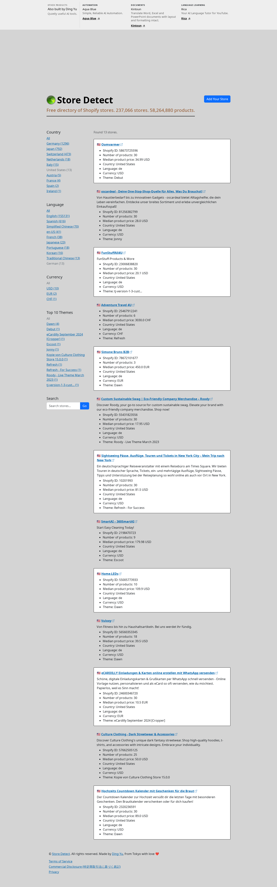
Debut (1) (53, 329)
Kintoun (138, 25)
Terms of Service (60, 861)
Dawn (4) (53, 324)
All (48, 138)
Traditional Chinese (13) (63, 258)
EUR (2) (52, 294)
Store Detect (61, 854)
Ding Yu (117, 854)
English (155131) (58, 216)
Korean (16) (55, 253)
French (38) (54, 237)
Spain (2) (53, 186)
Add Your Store (217, 99)
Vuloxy (106, 621)
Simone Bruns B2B (115, 352)
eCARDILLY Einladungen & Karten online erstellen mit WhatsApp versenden (158, 673)
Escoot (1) (53, 344)
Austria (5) (54, 175)
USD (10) (53, 288)
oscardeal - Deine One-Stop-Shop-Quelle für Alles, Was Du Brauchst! (151, 191)
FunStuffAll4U (111, 253)
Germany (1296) (58, 143)
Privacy (54, 872)
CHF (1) (52, 299)
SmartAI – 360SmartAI (117, 521)
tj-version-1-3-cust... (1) (63, 385)
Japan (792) (54, 149)
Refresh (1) (54, 364)
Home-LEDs (109, 574)
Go (85, 406)
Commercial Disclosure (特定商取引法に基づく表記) (85, 867)
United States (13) (59, 170)
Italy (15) (53, 165)
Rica (186, 18)
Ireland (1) (54, 191)
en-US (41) (54, 232)
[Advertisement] (138, 58)
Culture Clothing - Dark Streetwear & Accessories (137, 734)
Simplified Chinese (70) (63, 226)
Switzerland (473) (59, 154)
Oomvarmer (110, 144)
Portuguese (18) (58, 248)
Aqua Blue (91, 18)
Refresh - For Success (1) (64, 370)
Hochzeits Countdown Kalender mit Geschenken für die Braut (147, 791)
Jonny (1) (53, 349)
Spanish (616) (56, 221)
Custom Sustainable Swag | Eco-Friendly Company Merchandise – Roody (155, 399)
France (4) (53, 180)
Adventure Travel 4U (116, 305)
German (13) (55, 263)
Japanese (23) (56, 242)
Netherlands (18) (58, 159)
